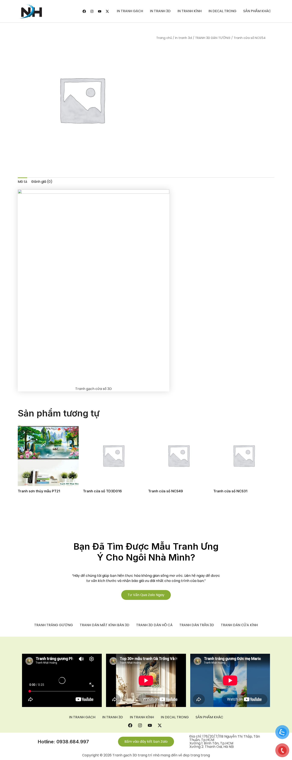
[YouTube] (99, 11)
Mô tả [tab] (22, 181)
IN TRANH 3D (160, 11)
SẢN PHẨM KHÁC (257, 11)
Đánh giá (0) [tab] (41, 181)
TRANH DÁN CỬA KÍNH (239, 625)
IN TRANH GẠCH (130, 11)
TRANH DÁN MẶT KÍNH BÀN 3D (104, 625)
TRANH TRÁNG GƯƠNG (53, 625)
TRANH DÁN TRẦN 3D (196, 625)
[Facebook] (84, 11)
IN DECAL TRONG (222, 11)
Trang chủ (164, 38)
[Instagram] (92, 11)
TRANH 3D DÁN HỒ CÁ (154, 625)
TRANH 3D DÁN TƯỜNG (212, 38)
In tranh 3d (183, 38)
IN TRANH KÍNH (189, 11)
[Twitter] (107, 11)
